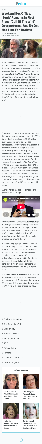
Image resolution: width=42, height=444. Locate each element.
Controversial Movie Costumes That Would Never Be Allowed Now (30, 424)
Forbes (33, 227)
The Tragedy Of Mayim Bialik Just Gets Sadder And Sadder (10, 395)
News (4, 9)
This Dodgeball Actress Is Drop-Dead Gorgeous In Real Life (30, 395)
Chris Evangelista (10, 33)
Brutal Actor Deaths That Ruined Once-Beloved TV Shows (11, 424)
